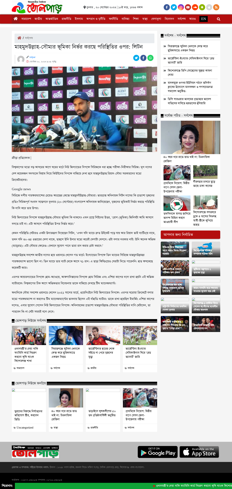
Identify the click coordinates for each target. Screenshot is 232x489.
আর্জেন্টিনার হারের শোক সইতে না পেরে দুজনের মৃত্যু (101, 353)
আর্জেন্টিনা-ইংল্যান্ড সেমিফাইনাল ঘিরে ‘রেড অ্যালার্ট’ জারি (138, 353)
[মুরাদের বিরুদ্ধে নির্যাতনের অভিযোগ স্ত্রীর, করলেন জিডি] (29, 398)
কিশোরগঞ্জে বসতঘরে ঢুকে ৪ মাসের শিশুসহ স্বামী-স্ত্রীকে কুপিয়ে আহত (204, 218)
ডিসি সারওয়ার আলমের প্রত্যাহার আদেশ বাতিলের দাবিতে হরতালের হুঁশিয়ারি (189, 101)
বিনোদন (169, 19)
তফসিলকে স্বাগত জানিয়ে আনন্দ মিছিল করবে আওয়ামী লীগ (176, 218)
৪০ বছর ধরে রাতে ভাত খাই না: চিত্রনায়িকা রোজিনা (64, 415)
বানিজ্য (125, 19)
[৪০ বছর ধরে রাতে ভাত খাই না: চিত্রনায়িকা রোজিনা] (66, 398)
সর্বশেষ (182, 19)
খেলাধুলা (156, 19)
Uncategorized (25, 427)
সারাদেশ (26, 19)
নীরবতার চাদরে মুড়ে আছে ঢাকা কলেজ (204, 184)
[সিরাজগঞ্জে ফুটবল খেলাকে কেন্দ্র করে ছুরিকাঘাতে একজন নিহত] (66, 335)
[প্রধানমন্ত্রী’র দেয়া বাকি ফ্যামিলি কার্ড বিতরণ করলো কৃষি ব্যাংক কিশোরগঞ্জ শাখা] (29, 335)
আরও (192, 19)
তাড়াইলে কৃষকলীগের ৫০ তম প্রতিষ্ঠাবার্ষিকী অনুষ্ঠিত (102, 413)
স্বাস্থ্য (145, 19)
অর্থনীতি (113, 19)
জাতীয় (38, 19)
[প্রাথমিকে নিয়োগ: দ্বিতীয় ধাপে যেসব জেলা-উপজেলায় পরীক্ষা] (140, 398)
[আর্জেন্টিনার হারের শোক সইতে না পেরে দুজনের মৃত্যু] (103, 335)
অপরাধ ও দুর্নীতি (95, 19)
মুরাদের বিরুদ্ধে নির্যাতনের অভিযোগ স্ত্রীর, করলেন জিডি (28, 415)
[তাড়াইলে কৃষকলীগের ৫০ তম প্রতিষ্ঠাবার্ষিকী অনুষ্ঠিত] (103, 398)
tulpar (33, 57)
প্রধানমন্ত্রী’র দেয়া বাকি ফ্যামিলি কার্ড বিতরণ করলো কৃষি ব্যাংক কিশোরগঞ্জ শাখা (26, 355)
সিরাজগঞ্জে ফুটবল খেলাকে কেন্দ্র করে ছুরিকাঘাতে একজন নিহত (65, 353)
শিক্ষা (136, 19)
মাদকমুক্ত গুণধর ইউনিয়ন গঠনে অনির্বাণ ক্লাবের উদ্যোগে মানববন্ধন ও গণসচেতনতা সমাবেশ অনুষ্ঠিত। (190, 87)
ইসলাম (79, 19)
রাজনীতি (66, 19)
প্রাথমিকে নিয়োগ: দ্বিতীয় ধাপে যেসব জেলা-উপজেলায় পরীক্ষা (139, 415)
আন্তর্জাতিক (51, 19)
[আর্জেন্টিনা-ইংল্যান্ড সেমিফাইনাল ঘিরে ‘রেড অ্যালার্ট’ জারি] (140, 335)
